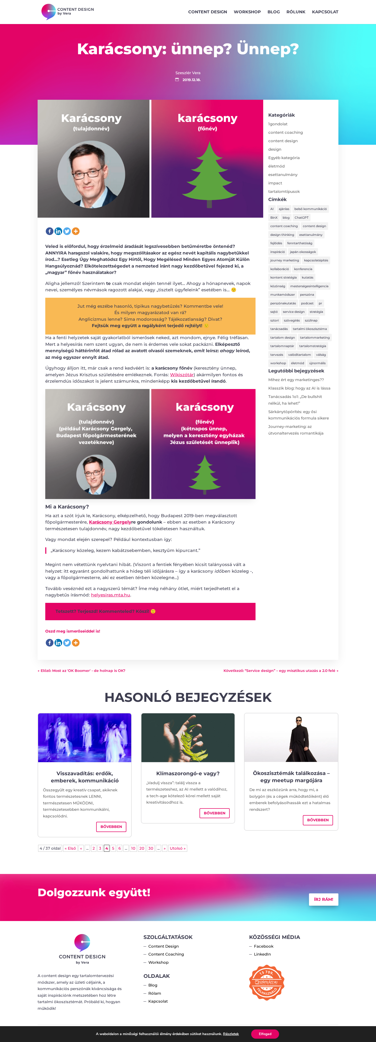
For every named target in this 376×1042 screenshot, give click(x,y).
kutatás (307, 277)
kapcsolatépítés (316, 260)
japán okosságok (303, 252)
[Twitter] (67, 231)
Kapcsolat (325, 12)
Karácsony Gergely (110, 522)
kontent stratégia (283, 277)
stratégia (316, 312)
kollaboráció (279, 269)
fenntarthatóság (299, 243)
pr (320, 303)
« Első (70, 848)
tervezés (276, 355)
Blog (274, 12)
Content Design (207, 12)
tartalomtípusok (284, 191)
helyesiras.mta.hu (110, 594)
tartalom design (282, 337)
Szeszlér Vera (188, 72)
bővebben (111, 826)
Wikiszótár (182, 374)
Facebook (263, 946)
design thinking (282, 235)
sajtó (274, 312)
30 (150, 848)
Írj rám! (323, 899)
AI (272, 209)
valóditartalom (299, 355)
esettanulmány (282, 174)
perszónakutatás (283, 303)
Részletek (231, 1034)
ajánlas (284, 209)
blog (286, 217)
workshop (278, 363)
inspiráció (277, 252)
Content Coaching (166, 954)
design (274, 149)
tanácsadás (279, 329)
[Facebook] (49, 231)
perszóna (307, 294)
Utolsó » (178, 848)
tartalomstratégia (312, 346)
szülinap (311, 320)
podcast (307, 303)
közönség (277, 286)
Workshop (247, 12)
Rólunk (295, 12)
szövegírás (292, 320)
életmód (276, 166)
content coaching (285, 132)
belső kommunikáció (310, 209)
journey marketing (284, 260)
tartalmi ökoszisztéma (310, 329)
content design (283, 140)
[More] (76, 231)
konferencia (303, 269)
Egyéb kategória (284, 157)
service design (294, 312)
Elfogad (265, 1034)
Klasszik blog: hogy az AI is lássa (299, 388)
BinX (274, 217)
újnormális (317, 363)
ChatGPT (301, 217)
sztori (274, 320)
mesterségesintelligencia (309, 286)
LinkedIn (262, 954)
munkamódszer (282, 294)
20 (141, 848)
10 (133, 848)
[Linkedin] (58, 231)
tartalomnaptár (282, 346)
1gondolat (277, 123)
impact (275, 183)
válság (321, 355)
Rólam (154, 993)
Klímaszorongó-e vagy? (188, 773)
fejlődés (276, 243)
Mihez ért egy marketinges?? (296, 379)
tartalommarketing (315, 337)
